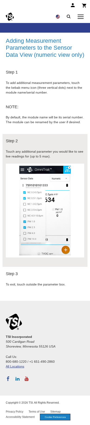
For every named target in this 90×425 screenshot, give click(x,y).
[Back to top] (84, 419)
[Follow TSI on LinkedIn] (17, 379)
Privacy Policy (14, 411)
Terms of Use (37, 411)
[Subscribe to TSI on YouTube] (27, 379)
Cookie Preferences (55, 417)
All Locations (15, 366)
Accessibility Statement (20, 417)
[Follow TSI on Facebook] (8, 379)
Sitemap (55, 411)
